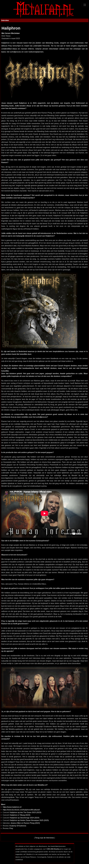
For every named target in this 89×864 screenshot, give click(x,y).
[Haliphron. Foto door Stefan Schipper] (44, 687)
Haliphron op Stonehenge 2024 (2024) (24, 818)
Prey (11, 828)
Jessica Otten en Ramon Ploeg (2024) (25, 823)
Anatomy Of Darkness (17, 826)
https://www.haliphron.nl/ (12, 807)
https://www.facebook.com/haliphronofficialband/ (21, 810)
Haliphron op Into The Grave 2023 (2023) (25, 812)
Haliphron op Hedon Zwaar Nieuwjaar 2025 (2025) (29, 820)
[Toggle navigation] (85, 5)
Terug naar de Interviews (44, 838)
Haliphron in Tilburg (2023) (20, 815)
